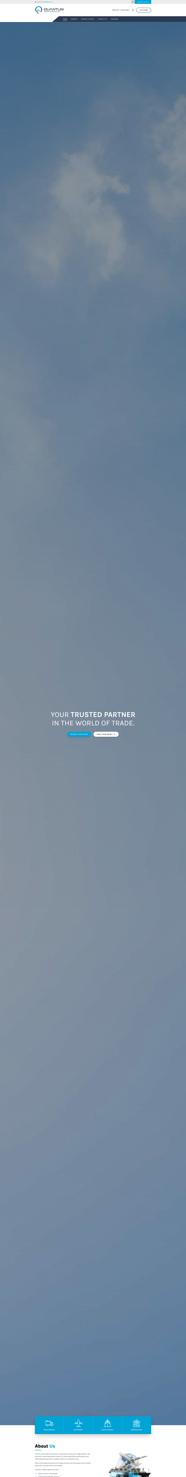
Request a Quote (142, 2)
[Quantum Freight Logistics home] (49, 10)
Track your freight (105, 734)
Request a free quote (79, 734)
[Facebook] (133, 2)
